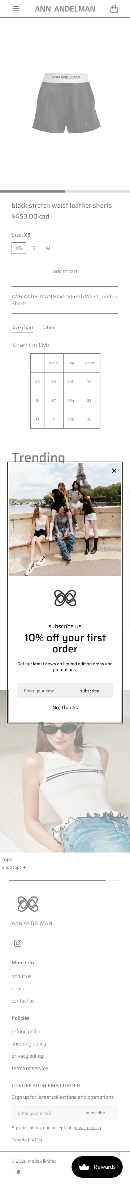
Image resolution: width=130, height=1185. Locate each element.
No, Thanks (65, 708)
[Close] (114, 471)
